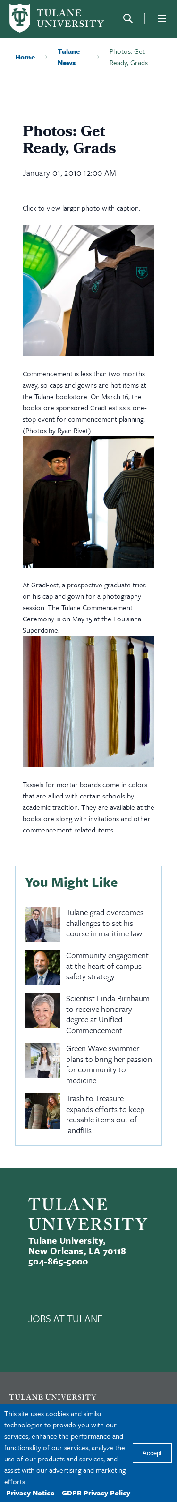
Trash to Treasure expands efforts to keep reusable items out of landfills (105, 1114)
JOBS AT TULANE (65, 1318)
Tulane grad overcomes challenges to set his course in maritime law (104, 923)
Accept (152, 1453)
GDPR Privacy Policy (96, 1492)
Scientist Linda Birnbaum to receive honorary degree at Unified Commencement (108, 1014)
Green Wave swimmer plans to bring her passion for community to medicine (109, 1064)
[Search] (128, 18)
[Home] (56, 18)
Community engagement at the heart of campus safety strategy (107, 966)
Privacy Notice (30, 1492)
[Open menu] (162, 18)
